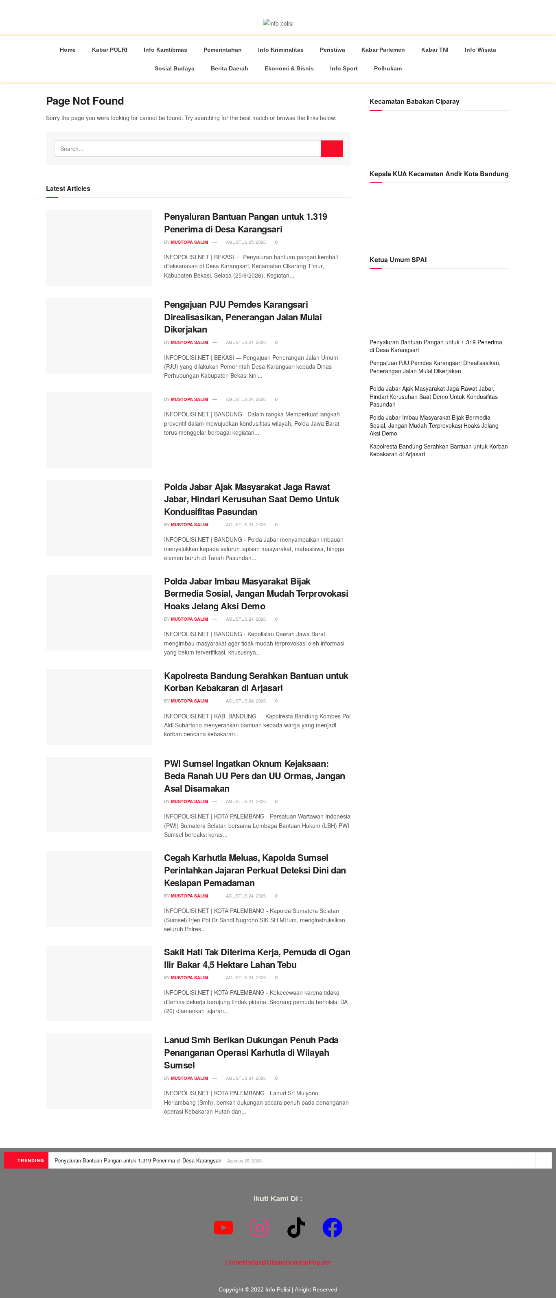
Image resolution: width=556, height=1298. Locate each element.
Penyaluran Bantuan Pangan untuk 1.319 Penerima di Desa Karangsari (245, 222)
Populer (320, 1262)
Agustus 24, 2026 (245, 342)
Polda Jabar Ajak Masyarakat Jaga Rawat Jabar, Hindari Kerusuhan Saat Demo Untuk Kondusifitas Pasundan (251, 499)
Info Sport (344, 68)
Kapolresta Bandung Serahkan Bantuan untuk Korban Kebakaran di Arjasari (256, 681)
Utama (276, 1262)
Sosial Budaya (175, 68)
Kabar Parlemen (383, 49)
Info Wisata (480, 49)
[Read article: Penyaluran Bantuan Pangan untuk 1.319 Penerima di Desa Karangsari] (99, 248)
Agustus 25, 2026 (245, 242)
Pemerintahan (223, 49)
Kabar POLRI (109, 49)
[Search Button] (332, 148)
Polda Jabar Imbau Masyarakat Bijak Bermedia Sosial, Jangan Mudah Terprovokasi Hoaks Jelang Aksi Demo (256, 593)
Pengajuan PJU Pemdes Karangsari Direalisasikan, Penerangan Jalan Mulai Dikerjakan (243, 317)
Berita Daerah (229, 68)
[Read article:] (99, 430)
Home (68, 49)
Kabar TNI (435, 49)
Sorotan (297, 1262)
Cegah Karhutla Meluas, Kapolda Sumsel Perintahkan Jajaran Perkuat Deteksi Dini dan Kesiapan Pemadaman (255, 870)
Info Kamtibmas (165, 49)
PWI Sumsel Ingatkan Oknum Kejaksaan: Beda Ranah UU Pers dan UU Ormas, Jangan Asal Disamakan (254, 776)
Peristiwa (332, 49)
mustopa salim (189, 242)
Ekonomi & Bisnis (289, 68)
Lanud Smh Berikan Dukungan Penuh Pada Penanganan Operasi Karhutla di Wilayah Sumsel (251, 1052)
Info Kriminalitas (281, 49)
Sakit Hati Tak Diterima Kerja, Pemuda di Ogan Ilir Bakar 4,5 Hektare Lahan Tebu (257, 958)
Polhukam (388, 68)
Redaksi (255, 1262)
